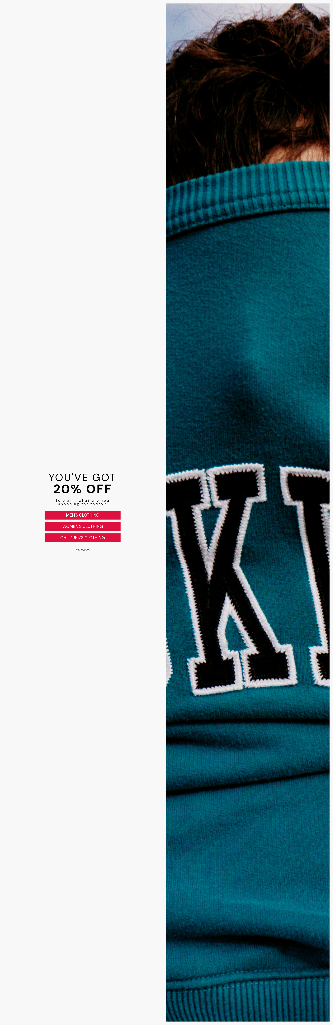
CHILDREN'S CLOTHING (82, 537)
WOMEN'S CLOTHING (82, 526)
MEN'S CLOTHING (82, 515)
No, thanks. (83, 550)
